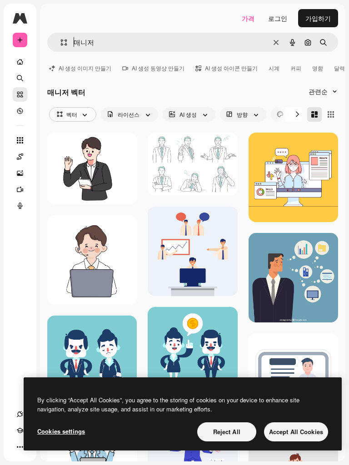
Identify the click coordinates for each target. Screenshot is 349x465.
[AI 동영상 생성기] (20, 189)
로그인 (277, 18)
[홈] (20, 61)
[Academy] (20, 430)
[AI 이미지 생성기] (20, 173)
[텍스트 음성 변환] (20, 205)
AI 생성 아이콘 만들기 (231, 68)
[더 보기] (20, 447)
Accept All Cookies (296, 431)
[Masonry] (314, 114)
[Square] (331, 114)
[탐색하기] (20, 111)
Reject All (226, 431)
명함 (317, 68)
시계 (274, 68)
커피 (295, 68)
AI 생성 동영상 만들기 (158, 68)
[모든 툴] (20, 140)
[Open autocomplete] (60, 42)
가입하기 (318, 18)
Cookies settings (61, 431)
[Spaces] (20, 156)
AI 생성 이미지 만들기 (85, 68)
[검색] (20, 78)
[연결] (20, 414)
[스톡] (20, 94)
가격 (248, 18)
